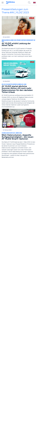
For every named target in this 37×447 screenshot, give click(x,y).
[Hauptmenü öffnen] (2, 2)
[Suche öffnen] (29, 2)
